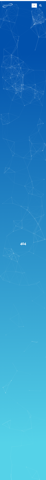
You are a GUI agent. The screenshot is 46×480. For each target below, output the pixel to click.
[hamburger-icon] (34, 5)
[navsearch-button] (40, 5)
